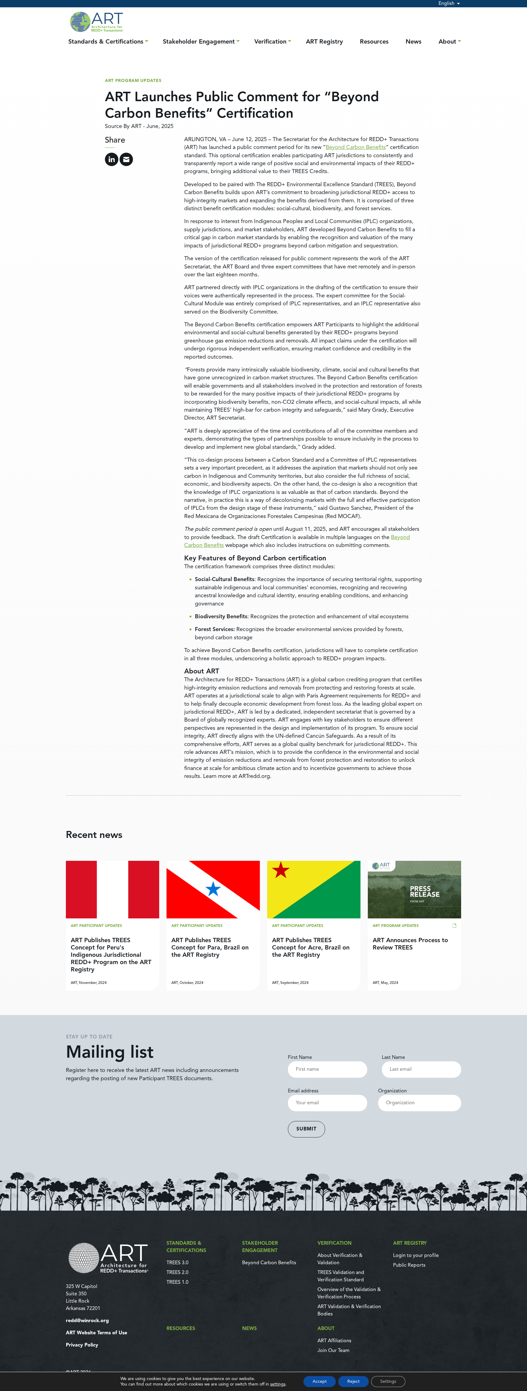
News (413, 42)
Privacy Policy (82, 1345)
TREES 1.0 (177, 1282)
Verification (270, 42)
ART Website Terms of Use (96, 1333)
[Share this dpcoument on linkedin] (111, 159)
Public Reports (409, 1265)
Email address (303, 1091)
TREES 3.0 (177, 1263)
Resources (374, 42)
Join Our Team (333, 1350)
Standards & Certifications (105, 42)
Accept (320, 1381)
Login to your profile (416, 1255)
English (446, 3)
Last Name (393, 1057)
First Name (300, 1057)
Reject (353, 1381)
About (447, 42)
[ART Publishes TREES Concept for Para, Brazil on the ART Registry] (213, 926)
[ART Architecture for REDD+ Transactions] (112, 1258)
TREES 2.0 (177, 1272)
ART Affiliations (334, 1341)
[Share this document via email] (126, 159)
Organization (392, 1091)
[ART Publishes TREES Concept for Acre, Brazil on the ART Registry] (314, 926)
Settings (388, 1381)
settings (277, 1384)
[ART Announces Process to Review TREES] (414, 926)
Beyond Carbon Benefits (356, 147)
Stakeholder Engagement (199, 42)
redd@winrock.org (87, 1320)
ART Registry (324, 42)
